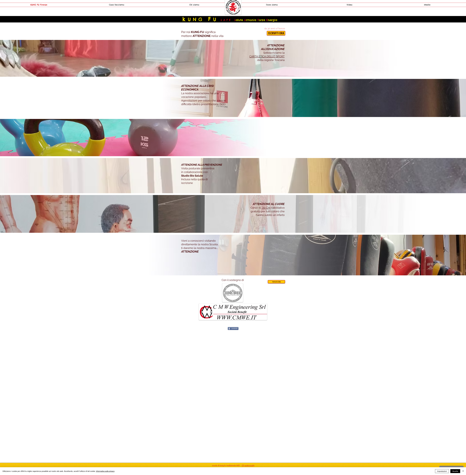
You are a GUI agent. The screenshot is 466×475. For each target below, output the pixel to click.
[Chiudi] (463, 471)
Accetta (455, 471)
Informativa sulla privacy (105, 471)
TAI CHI (265, 207)
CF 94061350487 (248, 465)
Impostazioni (442, 471)
